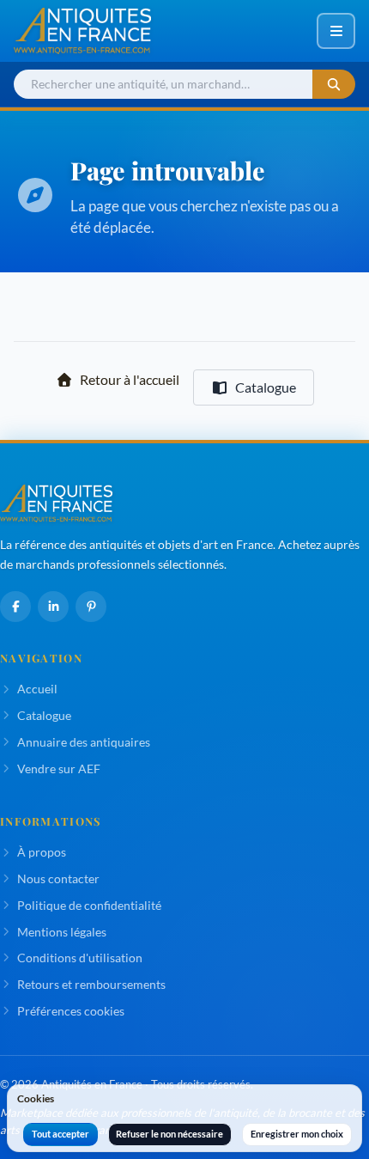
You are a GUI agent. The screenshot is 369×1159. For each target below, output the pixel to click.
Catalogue (265, 387)
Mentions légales (61, 931)
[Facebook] (15, 606)
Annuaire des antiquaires (83, 742)
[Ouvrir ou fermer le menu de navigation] (336, 31)
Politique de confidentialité (89, 905)
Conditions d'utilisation (79, 957)
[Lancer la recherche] (333, 85)
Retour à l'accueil (129, 379)
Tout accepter (60, 1133)
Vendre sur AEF (58, 768)
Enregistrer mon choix (297, 1133)
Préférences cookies (70, 1010)
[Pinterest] (91, 606)
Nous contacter (58, 878)
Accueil (37, 688)
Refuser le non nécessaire (169, 1133)
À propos (41, 852)
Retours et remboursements (91, 984)
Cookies (35, 1098)
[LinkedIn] (53, 606)
